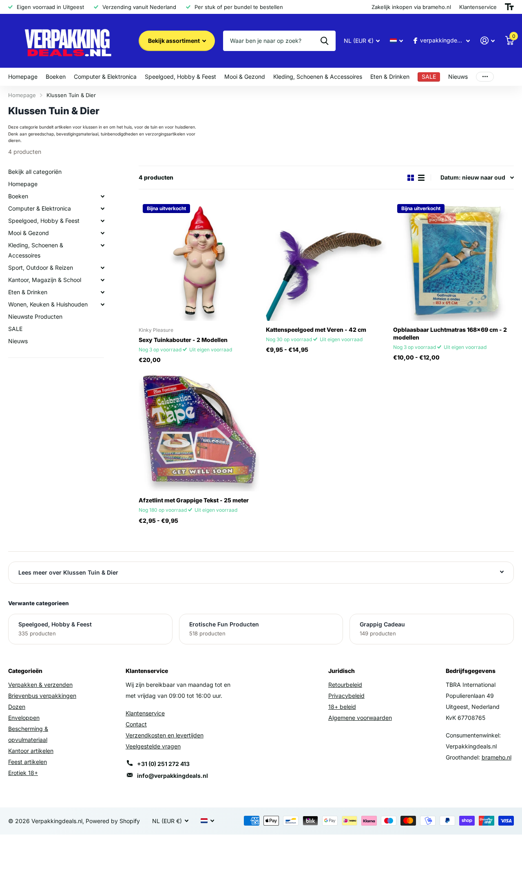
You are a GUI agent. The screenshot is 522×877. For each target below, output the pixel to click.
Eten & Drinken (389, 76)
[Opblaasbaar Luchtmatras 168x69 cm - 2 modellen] (453, 260)
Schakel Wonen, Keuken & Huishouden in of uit (102, 304)
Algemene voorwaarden (360, 717)
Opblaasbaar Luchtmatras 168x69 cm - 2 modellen (450, 333)
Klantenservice (145, 713)
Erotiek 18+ (23, 772)
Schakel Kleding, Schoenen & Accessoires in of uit (102, 245)
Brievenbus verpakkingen (42, 695)
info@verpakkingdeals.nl (172, 775)
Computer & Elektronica (105, 76)
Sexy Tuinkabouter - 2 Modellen (183, 339)
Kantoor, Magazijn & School (44, 279)
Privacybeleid (346, 695)
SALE (15, 328)
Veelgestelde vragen (153, 746)
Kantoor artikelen (30, 750)
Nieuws (458, 76)
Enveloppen (24, 717)
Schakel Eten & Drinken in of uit (102, 292)
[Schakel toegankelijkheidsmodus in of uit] (509, 7)
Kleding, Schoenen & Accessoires (317, 76)
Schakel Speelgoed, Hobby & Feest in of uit (102, 221)
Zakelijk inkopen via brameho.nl (411, 7)
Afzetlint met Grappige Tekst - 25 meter (194, 500)
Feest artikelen (27, 761)
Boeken (56, 76)
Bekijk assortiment (174, 40)
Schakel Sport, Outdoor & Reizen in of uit (102, 268)
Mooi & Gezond (244, 76)
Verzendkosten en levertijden (164, 735)
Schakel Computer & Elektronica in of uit (102, 208)
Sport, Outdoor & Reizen (40, 267)
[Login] (487, 40)
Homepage (23, 76)
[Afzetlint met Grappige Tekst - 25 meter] (199, 431)
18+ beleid (342, 706)
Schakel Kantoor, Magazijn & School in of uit (102, 280)
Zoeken (324, 41)
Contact (136, 724)
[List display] (421, 178)
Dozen (16, 706)
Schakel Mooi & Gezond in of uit (102, 233)
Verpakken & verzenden (40, 684)
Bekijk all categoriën (35, 171)
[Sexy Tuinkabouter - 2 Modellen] (199, 260)
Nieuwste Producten (35, 316)
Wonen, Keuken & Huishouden (48, 304)
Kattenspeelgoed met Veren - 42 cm (316, 329)
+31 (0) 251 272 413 (163, 763)
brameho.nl (496, 757)
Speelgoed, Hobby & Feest (180, 76)
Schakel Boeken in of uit (102, 196)
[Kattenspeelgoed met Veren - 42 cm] (326, 260)
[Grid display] (410, 178)
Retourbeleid (345, 684)
